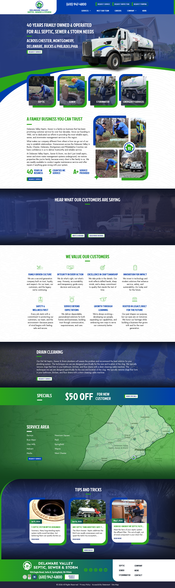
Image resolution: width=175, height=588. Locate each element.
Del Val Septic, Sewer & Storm (53, 361)
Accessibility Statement (101, 584)
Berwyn (30, 435)
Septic (122, 565)
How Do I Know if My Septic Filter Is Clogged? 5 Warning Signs (128, 526)
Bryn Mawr (31, 439)
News (144, 10)
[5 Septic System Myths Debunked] (47, 511)
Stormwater (124, 575)
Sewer (121, 570)
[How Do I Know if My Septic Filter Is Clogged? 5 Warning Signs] (129, 511)
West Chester (60, 453)
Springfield (59, 444)
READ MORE (35, 539)
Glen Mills (31, 444)
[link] (39, 7)
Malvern (30, 448)
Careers (118, 10)
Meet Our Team (103, 10)
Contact (138, 575)
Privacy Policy (85, 584)
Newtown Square (62, 435)
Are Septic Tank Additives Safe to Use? (88, 527)
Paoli (57, 439)
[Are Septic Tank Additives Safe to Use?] (88, 511)
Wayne (58, 448)
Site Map (115, 584)
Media (29, 453)
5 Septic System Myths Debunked (45, 527)
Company (130, 10)
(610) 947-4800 (76, 4)
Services (85, 10)
